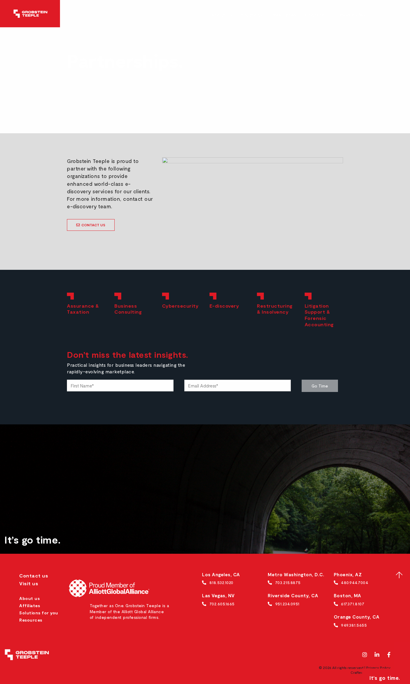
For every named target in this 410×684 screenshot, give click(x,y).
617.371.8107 (352, 603)
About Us (221, 14)
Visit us (28, 583)
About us (29, 598)
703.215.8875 (288, 582)
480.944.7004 (354, 582)
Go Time (320, 385)
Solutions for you (38, 612)
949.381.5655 (354, 625)
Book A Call (352, 14)
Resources (284, 14)
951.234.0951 (287, 603)
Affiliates (29, 605)
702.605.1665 (222, 603)
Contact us (33, 575)
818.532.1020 (222, 582)
